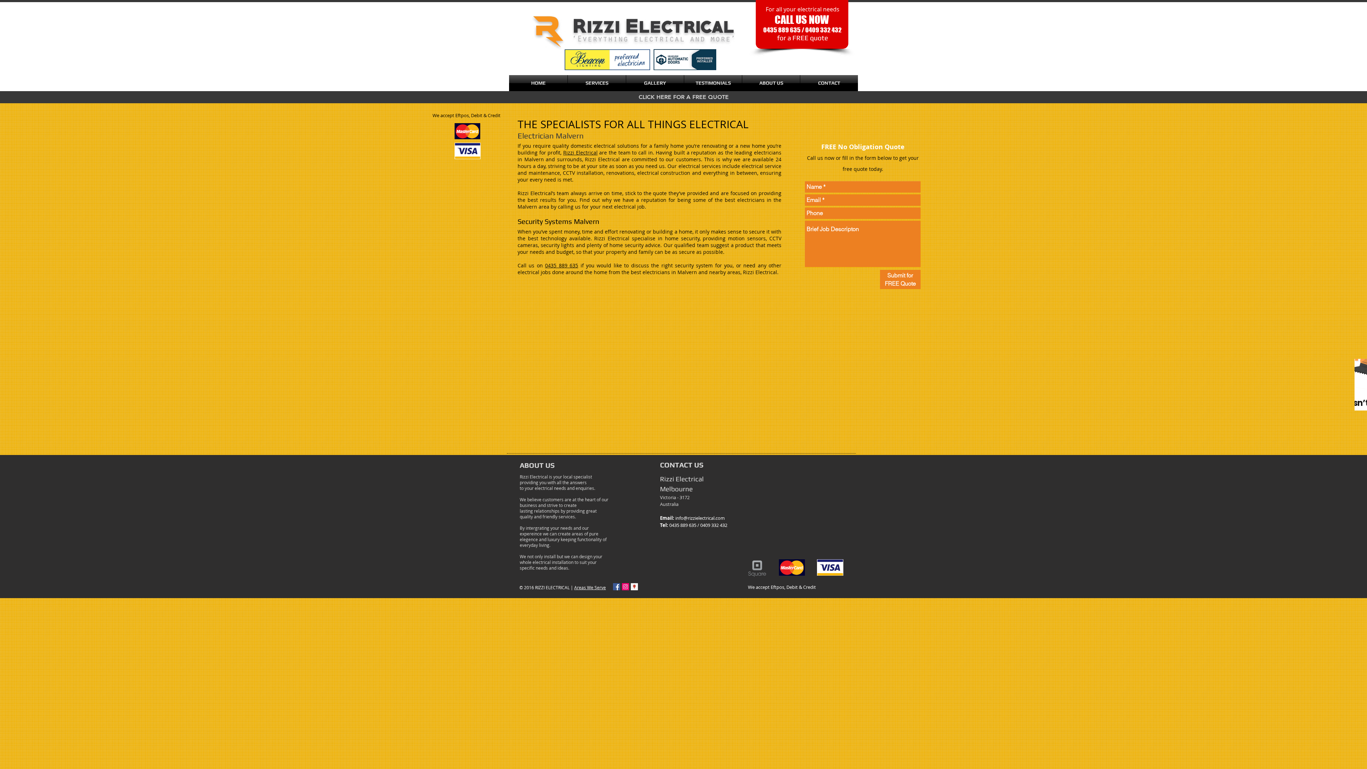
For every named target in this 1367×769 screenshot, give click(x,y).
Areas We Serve (590, 587)
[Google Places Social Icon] (634, 586)
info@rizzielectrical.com (700, 518)
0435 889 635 (561, 265)
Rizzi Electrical (580, 152)
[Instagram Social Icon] (625, 586)
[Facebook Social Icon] (616, 586)
